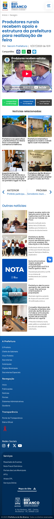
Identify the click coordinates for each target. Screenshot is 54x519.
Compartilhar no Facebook (28, 102)
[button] (18, 52)
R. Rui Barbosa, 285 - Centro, (27, 511)
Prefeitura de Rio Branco (18, 517)
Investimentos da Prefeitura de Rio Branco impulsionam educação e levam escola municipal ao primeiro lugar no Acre (14, 177)
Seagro (13, 15)
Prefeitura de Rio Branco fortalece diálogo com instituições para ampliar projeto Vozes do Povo (40, 176)
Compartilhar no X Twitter (45, 102)
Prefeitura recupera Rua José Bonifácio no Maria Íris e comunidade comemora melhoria (13, 142)
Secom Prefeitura (17, 46)
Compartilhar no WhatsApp (11, 102)
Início (5, 15)
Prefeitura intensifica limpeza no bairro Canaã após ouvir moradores (39, 141)
